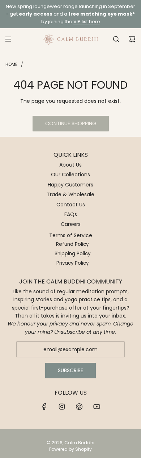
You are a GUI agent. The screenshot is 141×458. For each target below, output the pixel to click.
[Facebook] (44, 407)
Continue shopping (70, 123)
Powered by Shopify (70, 449)
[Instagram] (62, 407)
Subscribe (70, 370)
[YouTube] (96, 407)
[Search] (116, 39)
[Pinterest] (79, 407)
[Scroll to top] (128, 450)
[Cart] (132, 39)
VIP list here (86, 21)
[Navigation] (8, 39)
